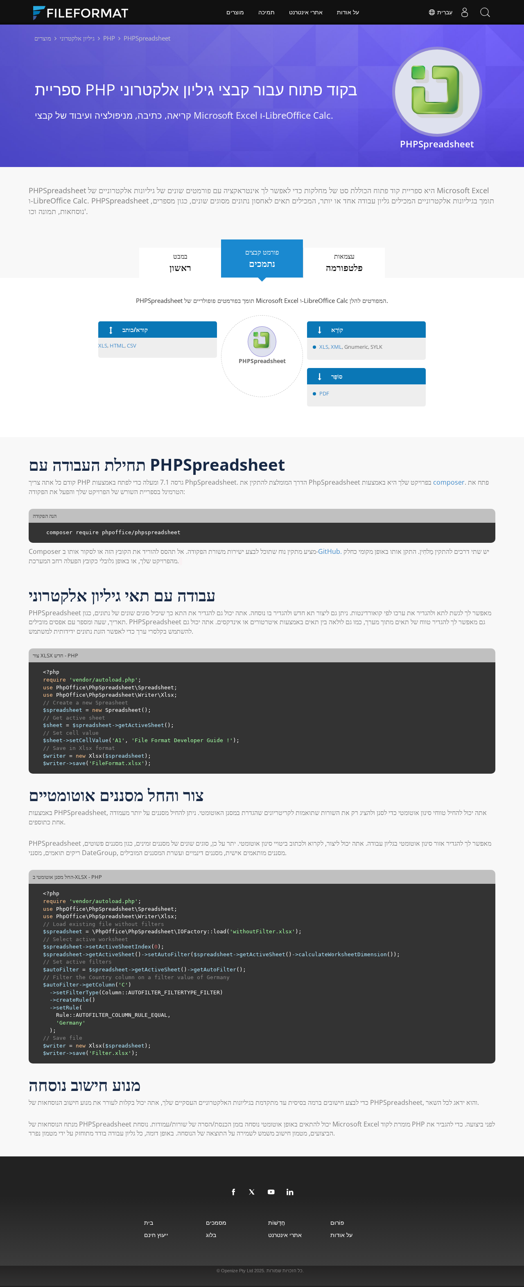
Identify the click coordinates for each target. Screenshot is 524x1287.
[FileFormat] (84, 12)
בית (148, 1222)
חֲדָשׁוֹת (276, 1222)
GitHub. (330, 551)
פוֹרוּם (337, 1222)
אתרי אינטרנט (306, 12)
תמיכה (266, 12)
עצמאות (344, 262)
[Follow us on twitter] (252, 1192)
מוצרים (235, 12)
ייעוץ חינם (156, 1235)
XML (336, 346)
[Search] (485, 12)
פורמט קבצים (262, 258)
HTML (117, 345)
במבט (180, 262)
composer (449, 482)
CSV (131, 345)
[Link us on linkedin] (290, 1192)
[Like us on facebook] (233, 1192)
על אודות (348, 12)
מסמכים (216, 1222)
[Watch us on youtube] (271, 1192)
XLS (102, 345)
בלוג (211, 1235)
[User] (464, 12)
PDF (324, 393)
